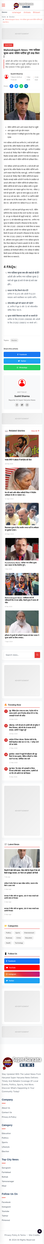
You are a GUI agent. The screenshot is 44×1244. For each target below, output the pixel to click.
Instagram (6, 1207)
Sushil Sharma (17, 74)
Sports (17, 933)
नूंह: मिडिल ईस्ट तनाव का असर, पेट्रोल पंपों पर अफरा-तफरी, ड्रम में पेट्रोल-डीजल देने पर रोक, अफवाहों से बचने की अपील (23, 713)
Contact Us (7, 1112)
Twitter (23, 361)
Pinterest (6, 1220)
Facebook (23, 354)
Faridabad (6, 1172)
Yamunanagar (15, 12)
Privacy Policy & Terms (15, 1235)
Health (8, 943)
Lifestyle (6, 1147)
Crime (18, 938)
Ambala (27, 12)
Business (9, 938)
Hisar (4, 1186)
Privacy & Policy (9, 1117)
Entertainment (29, 933)
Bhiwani (36, 12)
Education (28, 938)
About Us (6, 1108)
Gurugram (6, 1168)
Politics (8, 933)
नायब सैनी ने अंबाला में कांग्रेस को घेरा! (18, 460)
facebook (6, 1202)
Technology (19, 943)
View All (34, 431)
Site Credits (34, 1235)
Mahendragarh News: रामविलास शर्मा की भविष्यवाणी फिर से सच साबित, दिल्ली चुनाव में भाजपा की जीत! (21, 600)
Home (4, 17)
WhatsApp (23, 367)
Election (12, 17)
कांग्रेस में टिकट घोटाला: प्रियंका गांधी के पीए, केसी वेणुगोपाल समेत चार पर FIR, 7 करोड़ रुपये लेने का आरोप (24, 741)
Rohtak (5, 1177)
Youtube (5, 1211)
